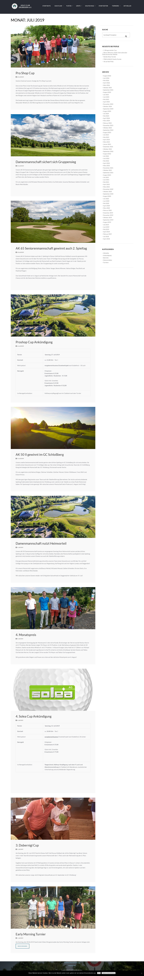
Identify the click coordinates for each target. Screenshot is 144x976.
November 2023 (108, 125)
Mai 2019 (106, 229)
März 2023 (106, 142)
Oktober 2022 (107, 149)
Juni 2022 (106, 158)
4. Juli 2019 (20, 720)
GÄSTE (78, 6)
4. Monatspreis (26, 635)
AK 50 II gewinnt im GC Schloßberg (40, 454)
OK (99, 973)
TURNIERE (115, 6)
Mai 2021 (106, 182)
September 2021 (108, 172)
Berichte (105, 258)
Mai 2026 (106, 80)
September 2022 (108, 151)
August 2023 (107, 132)
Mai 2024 (106, 116)
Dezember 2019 (108, 213)
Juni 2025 (106, 97)
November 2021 (108, 168)
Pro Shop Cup (25, 73)
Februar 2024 (107, 123)
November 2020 (108, 189)
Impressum (72, 965)
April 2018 (106, 239)
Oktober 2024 (107, 106)
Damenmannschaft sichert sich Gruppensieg (46, 162)
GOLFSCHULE (89, 6)
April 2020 (106, 206)
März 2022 (106, 165)
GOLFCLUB (58, 6)
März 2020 (106, 208)
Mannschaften (107, 260)
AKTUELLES (127, 6)
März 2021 (106, 187)
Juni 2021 (106, 180)
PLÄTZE (69, 6)
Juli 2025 (106, 94)
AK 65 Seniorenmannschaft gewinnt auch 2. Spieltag (51, 248)
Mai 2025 (106, 99)
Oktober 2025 (107, 87)
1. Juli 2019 (20, 938)
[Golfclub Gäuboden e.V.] (22, 4)
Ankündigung (107, 255)
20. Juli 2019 (20, 166)
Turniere (105, 262)
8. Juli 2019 (20, 638)
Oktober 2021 (107, 170)
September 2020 (108, 194)
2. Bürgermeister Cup (110, 50)
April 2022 (106, 163)
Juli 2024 (106, 113)
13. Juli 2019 (20, 458)
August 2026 (107, 76)
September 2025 (108, 90)
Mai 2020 (106, 203)
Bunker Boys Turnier (110, 57)
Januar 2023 (107, 144)
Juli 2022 (106, 156)
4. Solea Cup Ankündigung (33, 716)
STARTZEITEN (103, 6)
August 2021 (107, 175)
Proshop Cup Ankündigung (34, 342)
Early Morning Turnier (31, 934)
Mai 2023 (106, 137)
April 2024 (106, 118)
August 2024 (107, 111)
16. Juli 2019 (20, 346)
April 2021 (106, 184)
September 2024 (108, 109)
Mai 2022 (106, 161)
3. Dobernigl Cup (27, 845)
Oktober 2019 (107, 217)
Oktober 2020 (107, 191)
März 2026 (106, 85)
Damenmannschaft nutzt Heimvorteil (41, 543)
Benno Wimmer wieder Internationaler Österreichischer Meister (114, 53)
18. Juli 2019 (20, 252)
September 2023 (108, 130)
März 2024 (106, 120)
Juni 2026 (106, 78)
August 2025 (107, 92)
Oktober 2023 (107, 128)
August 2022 (107, 154)
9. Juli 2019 (20, 547)
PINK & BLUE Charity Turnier (112, 59)
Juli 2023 (106, 135)
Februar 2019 (107, 234)
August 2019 (107, 222)
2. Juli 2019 (20, 849)
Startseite (47, 6)
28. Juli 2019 (20, 77)
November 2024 (108, 104)
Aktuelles (106, 253)
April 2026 (106, 83)
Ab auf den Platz (108, 61)
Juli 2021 (106, 177)
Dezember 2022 (108, 146)
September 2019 (108, 220)
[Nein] (142, 973)
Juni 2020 (106, 201)
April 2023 (106, 139)
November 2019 (108, 215)
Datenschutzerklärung (72, 962)
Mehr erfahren (22, 946)
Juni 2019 (106, 227)
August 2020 (107, 196)
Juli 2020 (106, 198)
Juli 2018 (106, 236)
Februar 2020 (107, 210)
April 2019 (106, 231)
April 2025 (106, 102)
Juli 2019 (106, 224)
